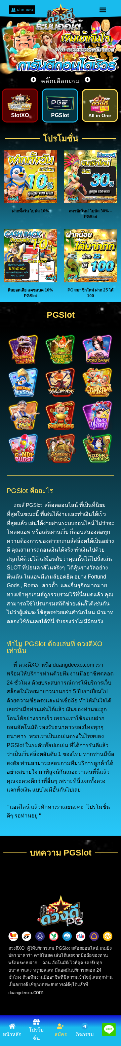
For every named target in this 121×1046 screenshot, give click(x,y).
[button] (103, 9)
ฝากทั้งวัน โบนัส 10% (30, 211)
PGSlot (60, 115)
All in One (99, 115)
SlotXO (20, 115)
